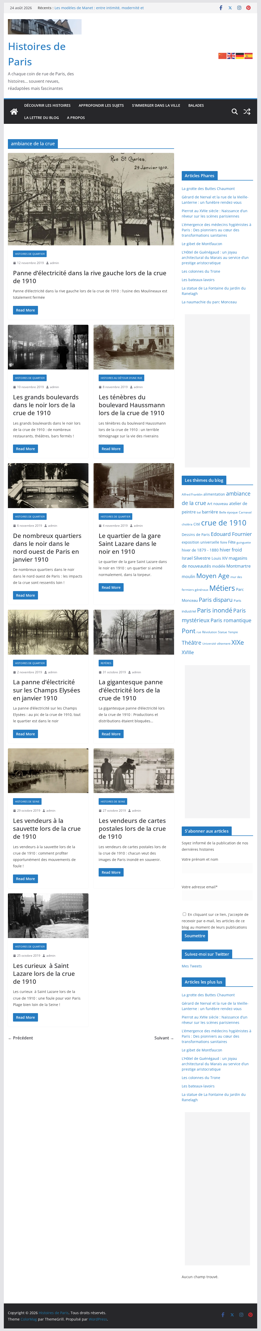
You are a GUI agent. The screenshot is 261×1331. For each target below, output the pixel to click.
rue (199, 632)
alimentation (214, 494)
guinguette (244, 542)
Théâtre (191, 642)
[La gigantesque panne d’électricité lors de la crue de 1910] (134, 632)
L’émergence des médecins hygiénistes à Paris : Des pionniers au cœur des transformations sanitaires (216, 230)
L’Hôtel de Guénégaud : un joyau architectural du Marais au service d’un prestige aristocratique (215, 257)
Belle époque (228, 512)
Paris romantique (231, 620)
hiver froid (231, 550)
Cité (196, 524)
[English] (231, 55)
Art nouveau (217, 503)
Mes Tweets (192, 966)
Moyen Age (212, 575)
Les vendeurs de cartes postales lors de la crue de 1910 (132, 828)
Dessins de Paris (196, 534)
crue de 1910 (223, 523)
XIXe (237, 642)
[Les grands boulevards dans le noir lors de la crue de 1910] (48, 347)
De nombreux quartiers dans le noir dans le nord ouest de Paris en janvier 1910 (47, 547)
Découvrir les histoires (47, 105)
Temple (233, 632)
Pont (188, 630)
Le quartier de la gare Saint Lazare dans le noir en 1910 (130, 543)
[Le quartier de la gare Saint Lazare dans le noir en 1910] (134, 485)
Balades (196, 105)
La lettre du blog (41, 117)
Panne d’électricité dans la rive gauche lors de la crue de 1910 (89, 277)
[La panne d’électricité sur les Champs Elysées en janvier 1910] (48, 632)
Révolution (209, 632)
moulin (188, 576)
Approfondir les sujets (101, 105)
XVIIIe (188, 652)
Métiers (222, 588)
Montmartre (238, 566)
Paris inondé (214, 610)
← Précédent (20, 1038)
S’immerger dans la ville (156, 105)
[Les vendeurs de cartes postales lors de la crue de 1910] (134, 770)
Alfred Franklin (192, 494)
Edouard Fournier (231, 533)
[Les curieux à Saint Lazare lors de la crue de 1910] (48, 915)
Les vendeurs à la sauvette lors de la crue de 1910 (47, 828)
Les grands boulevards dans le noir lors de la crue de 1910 (46, 405)
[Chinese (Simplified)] (222, 55)
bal (199, 512)
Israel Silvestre (196, 558)
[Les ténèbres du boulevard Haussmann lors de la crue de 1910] (134, 347)
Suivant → (164, 1038)
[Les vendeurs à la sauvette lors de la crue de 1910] (48, 770)
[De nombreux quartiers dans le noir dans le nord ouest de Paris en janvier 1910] (48, 485)
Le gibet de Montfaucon (202, 243)
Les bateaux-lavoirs (198, 279)
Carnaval (245, 512)
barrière (210, 512)
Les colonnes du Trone (201, 271)
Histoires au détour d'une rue (121, 378)
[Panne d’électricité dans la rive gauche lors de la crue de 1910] (91, 199)
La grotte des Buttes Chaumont (208, 188)
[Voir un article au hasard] (247, 111)
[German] (240, 55)
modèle (218, 566)
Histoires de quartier (30, 254)
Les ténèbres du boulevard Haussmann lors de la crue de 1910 (132, 405)
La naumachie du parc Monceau (209, 301)
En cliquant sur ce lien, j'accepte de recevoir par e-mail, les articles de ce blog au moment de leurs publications (215, 921)
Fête (232, 542)
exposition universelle (200, 542)
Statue (222, 632)
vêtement (223, 643)
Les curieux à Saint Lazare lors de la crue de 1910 (44, 973)
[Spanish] (248, 55)
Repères (106, 663)
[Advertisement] (217, 390)
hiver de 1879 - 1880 (200, 550)
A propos (76, 117)
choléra (187, 524)
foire (223, 542)
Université (209, 643)
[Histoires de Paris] (14, 111)
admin (54, 263)
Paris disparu (216, 599)
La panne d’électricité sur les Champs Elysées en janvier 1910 (46, 690)
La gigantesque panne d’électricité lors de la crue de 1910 (131, 690)
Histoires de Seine (27, 801)
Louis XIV (220, 558)
